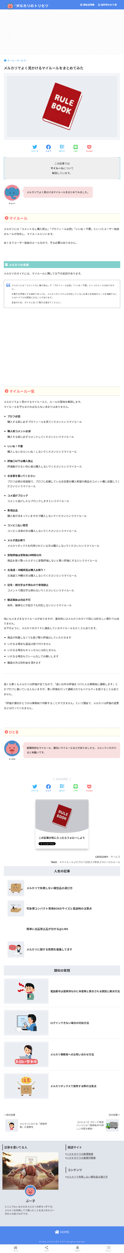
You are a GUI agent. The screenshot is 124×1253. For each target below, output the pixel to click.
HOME (64, 1232)
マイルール (68, 862)
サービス (115, 856)
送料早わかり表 (108, 4)
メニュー (109, 1251)
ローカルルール (111, 862)
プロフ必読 (84, 862)
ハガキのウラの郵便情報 (80, 1154)
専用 (96, 862)
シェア (46, 1251)
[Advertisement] (62, 32)
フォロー (78, 1251)
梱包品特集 (89, 4)
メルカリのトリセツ (28, 6)
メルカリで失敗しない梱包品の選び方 (87, 1176)
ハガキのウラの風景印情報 (81, 1158)
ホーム (15, 1251)
